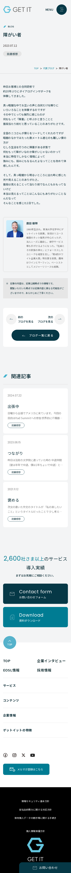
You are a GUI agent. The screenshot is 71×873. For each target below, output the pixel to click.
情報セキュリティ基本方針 (35, 801)
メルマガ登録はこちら (30, 769)
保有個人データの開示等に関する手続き (35, 818)
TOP (7, 660)
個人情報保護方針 (35, 831)
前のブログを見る (25, 319)
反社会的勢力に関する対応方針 (35, 809)
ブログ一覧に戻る (41, 335)
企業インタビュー (51, 660)
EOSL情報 (11, 670)
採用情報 (44, 670)
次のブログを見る (45, 319)
